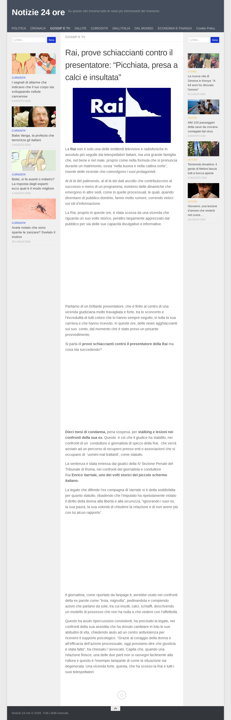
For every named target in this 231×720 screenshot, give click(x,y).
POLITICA (19, 28)
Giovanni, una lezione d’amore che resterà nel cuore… (202, 210)
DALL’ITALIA (121, 28)
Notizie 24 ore (38, 12)
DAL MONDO (144, 28)
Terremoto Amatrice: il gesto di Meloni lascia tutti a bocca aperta (202, 169)
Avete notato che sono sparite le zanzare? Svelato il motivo (33, 232)
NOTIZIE (192, 117)
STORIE (192, 71)
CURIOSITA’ (99, 28)
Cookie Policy (205, 28)
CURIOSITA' (19, 77)
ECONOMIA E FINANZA (175, 28)
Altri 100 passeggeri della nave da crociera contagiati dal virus (203, 127)
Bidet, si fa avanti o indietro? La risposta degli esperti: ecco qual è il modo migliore (33, 183)
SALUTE (80, 28)
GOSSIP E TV (60, 28)
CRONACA (38, 28)
